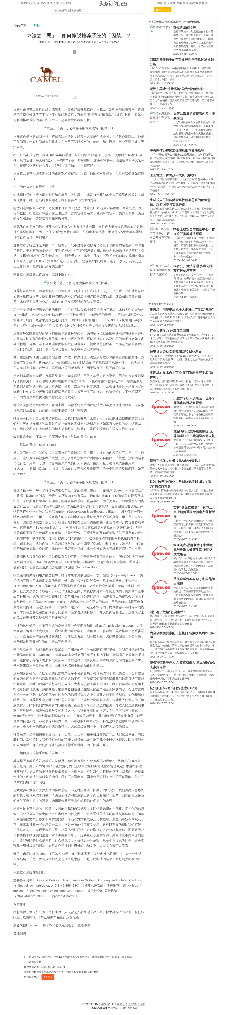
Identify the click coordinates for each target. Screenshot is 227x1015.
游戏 (192, 3)
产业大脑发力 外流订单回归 (169, 330)
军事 (179, 3)
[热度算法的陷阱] (161, 29)
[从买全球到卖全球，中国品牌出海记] (161, 587)
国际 (30, 3)
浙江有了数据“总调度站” (167, 612)
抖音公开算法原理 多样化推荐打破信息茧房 (193, 268)
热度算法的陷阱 (184, 27)
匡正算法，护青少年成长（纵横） (174, 175)
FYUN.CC (104, 1004)
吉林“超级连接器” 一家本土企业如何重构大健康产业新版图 (194, 512)
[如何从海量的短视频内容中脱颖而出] (161, 117)
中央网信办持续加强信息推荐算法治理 (177, 150)
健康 (69, 3)
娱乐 (166, 3)
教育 (198, 3)
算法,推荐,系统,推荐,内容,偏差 (175, 21)
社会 (37, 3)
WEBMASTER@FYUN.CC (122, 1008)
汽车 (62, 3)
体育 (160, 3)
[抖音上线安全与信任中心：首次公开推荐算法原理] (161, 235)
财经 (173, 3)
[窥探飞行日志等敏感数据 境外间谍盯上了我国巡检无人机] (161, 439)
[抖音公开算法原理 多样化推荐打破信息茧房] (161, 269)
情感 (49, 3)
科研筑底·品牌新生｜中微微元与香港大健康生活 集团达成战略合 (193, 549)
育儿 (204, 3)
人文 (56, 3)
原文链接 (47, 977)
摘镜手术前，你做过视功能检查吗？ (175, 460)
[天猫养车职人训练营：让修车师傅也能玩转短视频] (161, 406)
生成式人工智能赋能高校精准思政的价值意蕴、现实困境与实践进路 (180, 202)
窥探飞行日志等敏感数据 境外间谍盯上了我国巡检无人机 (194, 433)
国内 (24, 3)
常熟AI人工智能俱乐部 (131, 1004)
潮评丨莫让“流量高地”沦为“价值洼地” (177, 88)
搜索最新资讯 (162, 9)
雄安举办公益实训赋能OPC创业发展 (175, 351)
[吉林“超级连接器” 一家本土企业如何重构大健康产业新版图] (161, 515)
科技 (185, 3)
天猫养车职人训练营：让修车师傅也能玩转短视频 (194, 400)
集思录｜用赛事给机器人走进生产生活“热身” (182, 309)
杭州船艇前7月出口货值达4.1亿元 (174, 688)
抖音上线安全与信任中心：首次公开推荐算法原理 (194, 231)
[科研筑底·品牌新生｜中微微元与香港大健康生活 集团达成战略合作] (161, 553)
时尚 (43, 3)
